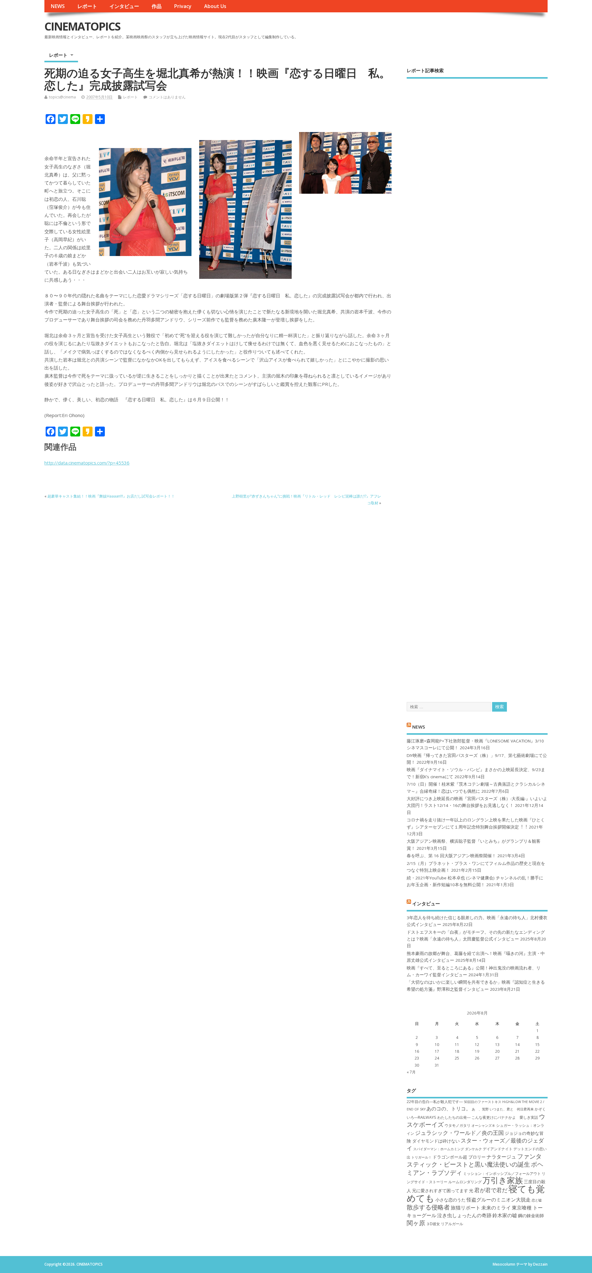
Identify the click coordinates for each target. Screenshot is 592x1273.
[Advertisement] (477, 385)
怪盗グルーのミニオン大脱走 (499, 1199)
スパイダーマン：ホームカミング (438, 1149)
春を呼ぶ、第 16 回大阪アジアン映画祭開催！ (451, 855)
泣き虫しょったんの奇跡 (464, 1215)
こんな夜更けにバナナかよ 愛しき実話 (504, 1117)
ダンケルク (473, 1149)
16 (417, 1051)
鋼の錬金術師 (531, 1215)
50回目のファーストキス (482, 1102)
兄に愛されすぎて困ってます (440, 1190)
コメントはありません (167, 97)
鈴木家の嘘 (504, 1215)
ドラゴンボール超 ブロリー (459, 1157)
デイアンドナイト (497, 1148)
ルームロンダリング (465, 1181)
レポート (87, 6)
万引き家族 (503, 1180)
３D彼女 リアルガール (444, 1223)
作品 (157, 6)
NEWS (58, 6)
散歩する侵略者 (428, 1207)
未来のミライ (496, 1207)
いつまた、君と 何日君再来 (512, 1109)
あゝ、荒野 (480, 1109)
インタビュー (124, 6)
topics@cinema (62, 97)
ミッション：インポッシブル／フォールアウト (502, 1173)
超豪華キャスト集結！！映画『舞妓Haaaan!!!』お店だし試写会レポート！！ (111, 496)
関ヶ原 (416, 1222)
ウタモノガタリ (458, 1125)
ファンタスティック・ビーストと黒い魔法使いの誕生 (474, 1160)
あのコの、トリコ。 (448, 1108)
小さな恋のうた (450, 1200)
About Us (215, 6)
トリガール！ (421, 1157)
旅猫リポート (465, 1207)
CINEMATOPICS (82, 26)
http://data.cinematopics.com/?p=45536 (87, 463)
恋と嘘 (537, 1200)
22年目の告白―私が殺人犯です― (435, 1101)
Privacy (182, 6)
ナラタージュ (501, 1156)
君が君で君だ (491, 1190)
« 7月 (411, 1072)
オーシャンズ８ (483, 1125)
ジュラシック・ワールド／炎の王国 (459, 1132)
